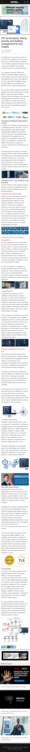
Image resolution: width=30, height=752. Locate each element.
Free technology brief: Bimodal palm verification (13, 686)
